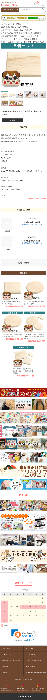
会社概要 (6, 667)
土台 (3, 36)
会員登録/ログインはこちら (32, 224)
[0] (35, 3)
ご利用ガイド (7, 654)
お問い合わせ (23, 263)
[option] (23, 65)
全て (3, 24)
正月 (43, 42)
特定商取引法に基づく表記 (12, 661)
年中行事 (36, 42)
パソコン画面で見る (23, 697)
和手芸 (34, 39)
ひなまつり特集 (21, 33)
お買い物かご (7, 648)
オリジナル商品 (7, 33)
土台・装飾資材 (35, 33)
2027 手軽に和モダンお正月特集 (14, 27)
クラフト (36, 36)
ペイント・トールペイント (11, 39)
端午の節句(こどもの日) (15, 36)
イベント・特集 (14, 24)
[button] (23, 635)
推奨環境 (6, 673)
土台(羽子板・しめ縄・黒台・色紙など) (16, 30)
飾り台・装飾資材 (24, 42)
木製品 (26, 39)
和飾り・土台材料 (8, 42)
